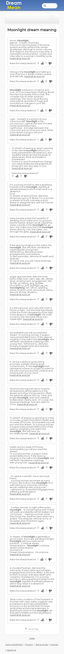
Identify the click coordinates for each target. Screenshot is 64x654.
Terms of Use (41, 644)
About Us (11, 650)
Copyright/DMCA (14, 644)
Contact (54, 644)
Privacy (29, 644)
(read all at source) (20, 58)
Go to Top (33, 629)
